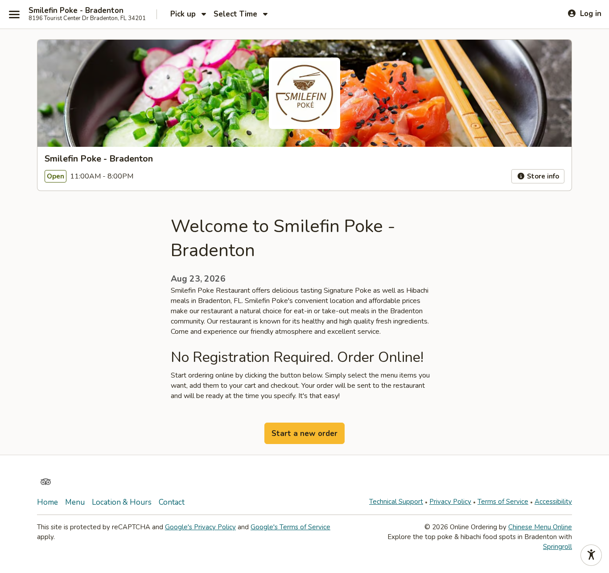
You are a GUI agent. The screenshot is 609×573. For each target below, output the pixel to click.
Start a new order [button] (304, 433)
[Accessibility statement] (591, 555)
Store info (542, 176)
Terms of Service (502, 501)
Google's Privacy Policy (200, 527)
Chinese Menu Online (540, 527)
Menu (75, 502)
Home (47, 502)
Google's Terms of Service (290, 527)
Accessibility (553, 501)
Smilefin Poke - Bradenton (76, 10)
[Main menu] (14, 14)
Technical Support (396, 501)
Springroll (557, 546)
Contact (172, 502)
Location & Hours (122, 502)
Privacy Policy (450, 501)
